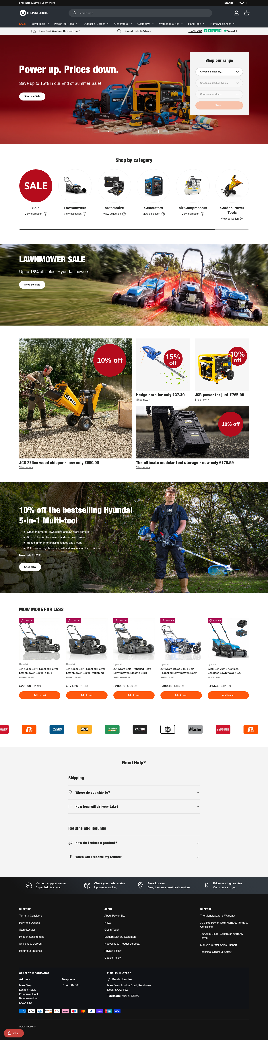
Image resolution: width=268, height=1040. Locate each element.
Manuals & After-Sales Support (218, 944)
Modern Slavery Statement (120, 936)
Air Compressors (193, 208)
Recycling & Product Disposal (122, 943)
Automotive (143, 23)
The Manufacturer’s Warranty (217, 915)
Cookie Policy (112, 957)
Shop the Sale (32, 284)
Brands (228, 2)
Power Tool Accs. (64, 23)
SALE (22, 23)
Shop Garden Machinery (38, 99)
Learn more (50, 2)
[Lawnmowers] (75, 185)
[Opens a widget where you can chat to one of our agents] (14, 1033)
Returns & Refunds (30, 950)
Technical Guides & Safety (216, 951)
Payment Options (29, 922)
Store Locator (27, 929)
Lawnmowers (75, 208)
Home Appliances (220, 23)
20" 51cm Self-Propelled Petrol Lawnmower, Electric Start (132, 671)
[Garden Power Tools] (232, 185)
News (107, 922)
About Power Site (114, 915)
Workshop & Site (169, 23)
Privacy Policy (113, 950)
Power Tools (37, 23)
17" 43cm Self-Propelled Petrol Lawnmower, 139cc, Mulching (85, 671)
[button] (247, 13)
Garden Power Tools (232, 210)
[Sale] (35, 185)
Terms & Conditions (30, 915)
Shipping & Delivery (30, 943)
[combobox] (140, 13)
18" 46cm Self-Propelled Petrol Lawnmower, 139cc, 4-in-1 (38, 671)
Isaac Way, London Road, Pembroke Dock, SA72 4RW (129, 987)
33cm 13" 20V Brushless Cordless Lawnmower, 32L (224, 671)
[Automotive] (114, 185)
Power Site (31, 1027)
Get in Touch (111, 929)
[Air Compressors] (192, 185)
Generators (121, 23)
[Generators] (153, 185)
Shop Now (30, 567)
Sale (36, 208)
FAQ (241, 2)
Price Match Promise (31, 936)
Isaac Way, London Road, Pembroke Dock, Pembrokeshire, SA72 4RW (29, 994)
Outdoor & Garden (94, 23)
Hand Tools (194, 23)
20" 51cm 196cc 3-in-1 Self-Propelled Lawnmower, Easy (178, 671)
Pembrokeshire (122, 979)
